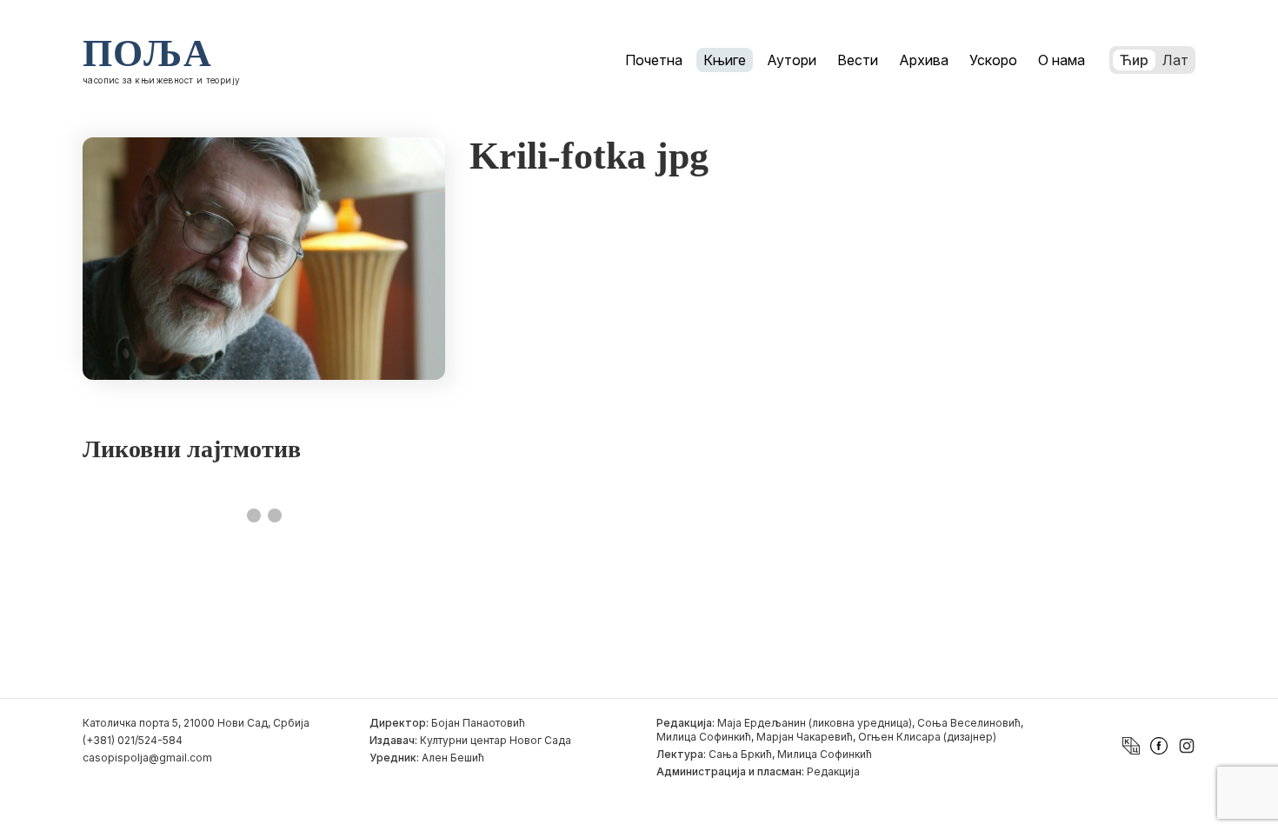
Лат (1175, 60)
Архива (924, 60)
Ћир (1134, 60)
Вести (857, 60)
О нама (1061, 60)
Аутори (791, 60)
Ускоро (993, 60)
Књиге (724, 60)
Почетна (653, 60)
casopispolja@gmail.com (147, 757)
